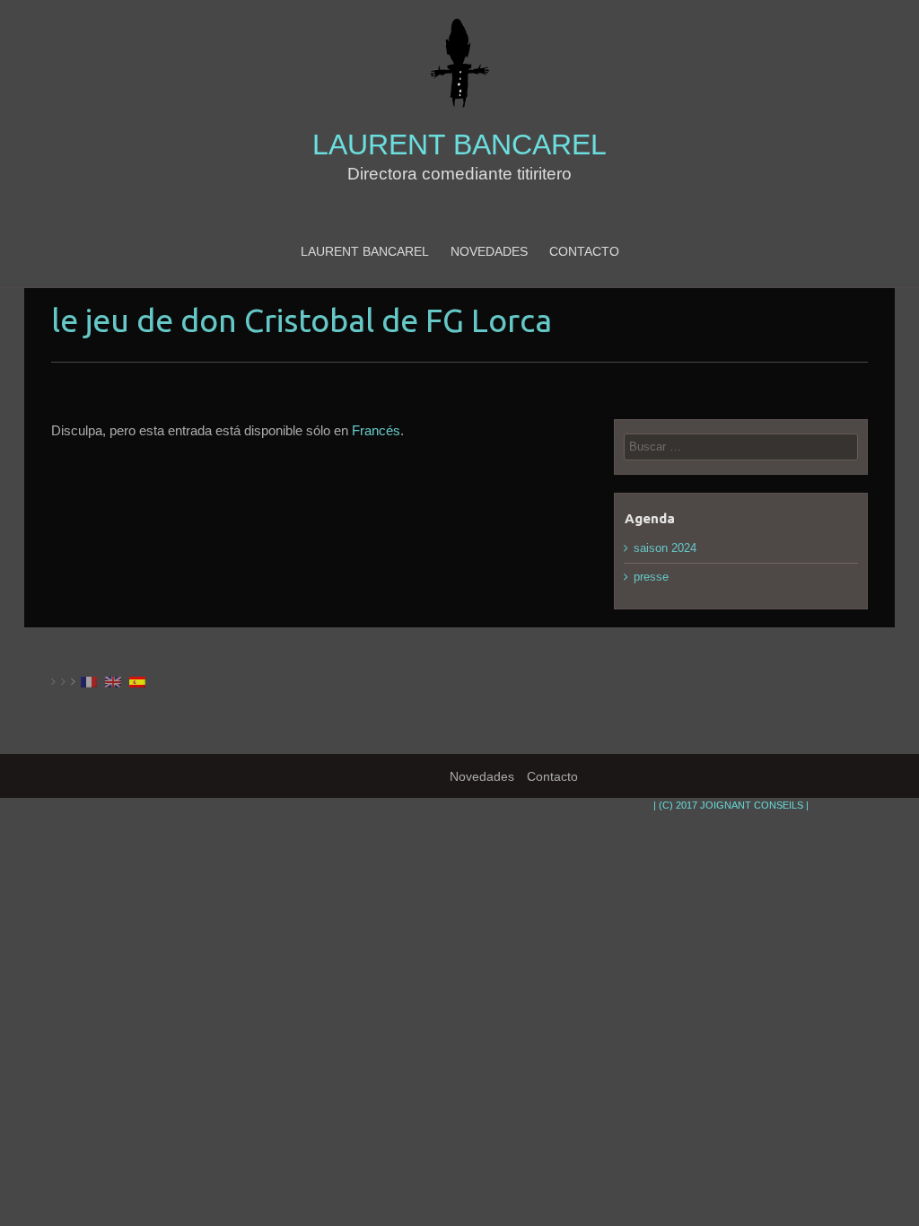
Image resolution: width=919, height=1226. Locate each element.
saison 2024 (665, 548)
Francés (376, 430)
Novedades (489, 251)
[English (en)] (113, 681)
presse (651, 576)
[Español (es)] (137, 681)
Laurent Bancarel (459, 145)
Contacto (584, 251)
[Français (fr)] (89, 681)
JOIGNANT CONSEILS (751, 805)
